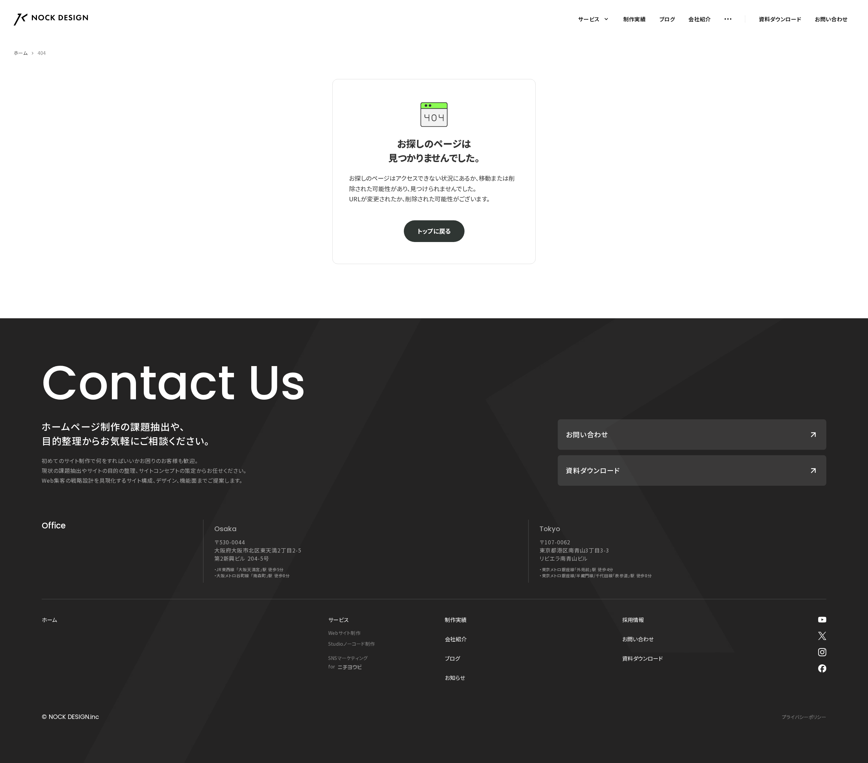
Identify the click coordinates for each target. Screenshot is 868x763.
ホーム (20, 52)
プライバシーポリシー (804, 717)
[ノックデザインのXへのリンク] (822, 636)
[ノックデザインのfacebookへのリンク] (822, 668)
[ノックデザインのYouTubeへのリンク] (822, 620)
